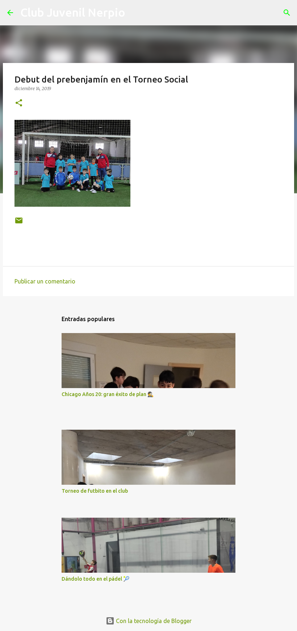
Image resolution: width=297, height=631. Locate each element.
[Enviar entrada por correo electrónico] (18, 223)
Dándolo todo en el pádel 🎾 (95, 579)
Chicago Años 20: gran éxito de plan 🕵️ (108, 394)
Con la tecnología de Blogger (153, 621)
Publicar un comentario (44, 281)
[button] (18, 103)
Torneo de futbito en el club (95, 491)
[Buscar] (135, 12)
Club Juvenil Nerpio (72, 12)
